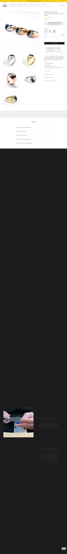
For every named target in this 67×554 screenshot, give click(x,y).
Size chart (62, 34)
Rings (31, 4)
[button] (46, 17)
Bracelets (37, 4)
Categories (44, 4)
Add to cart (54, 43)
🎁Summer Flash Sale (23, 4)
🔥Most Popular (13, 4)
